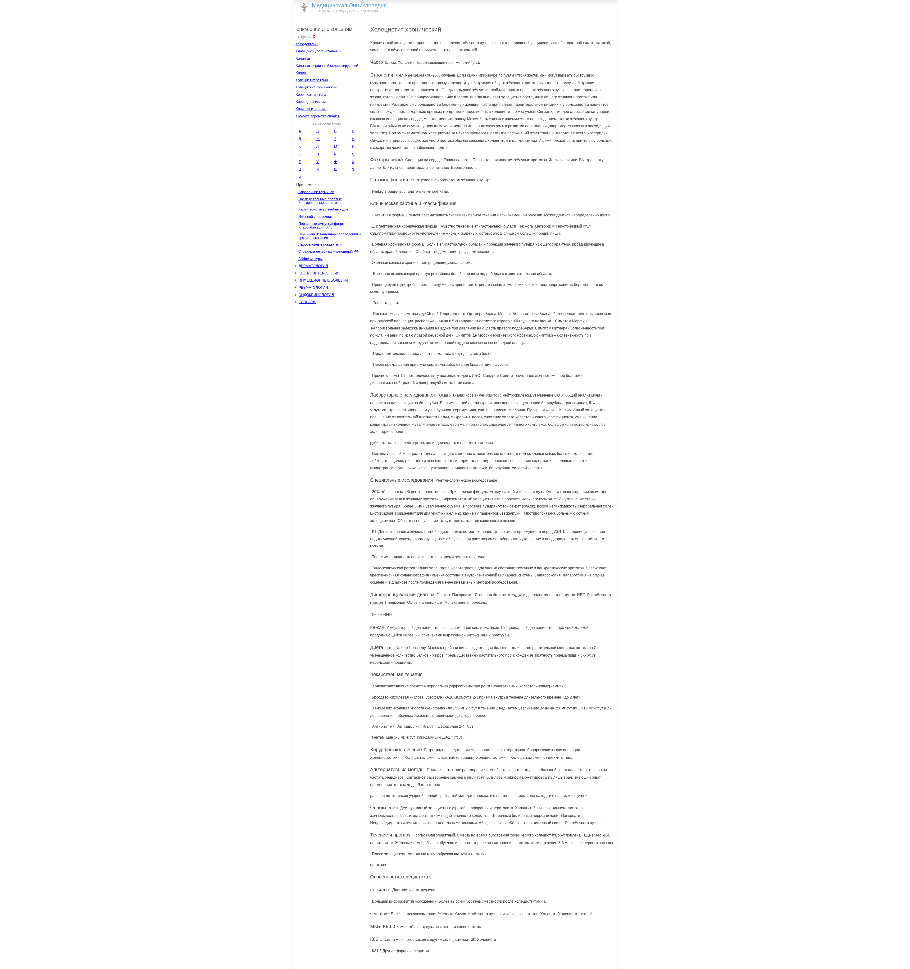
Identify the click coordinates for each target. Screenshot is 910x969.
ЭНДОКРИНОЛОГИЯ (316, 295)
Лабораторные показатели (319, 244)
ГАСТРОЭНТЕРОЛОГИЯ (319, 273)
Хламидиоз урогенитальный (318, 51)
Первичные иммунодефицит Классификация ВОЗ (321, 225)
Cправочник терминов (316, 192)
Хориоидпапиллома (312, 101)
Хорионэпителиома (311, 108)
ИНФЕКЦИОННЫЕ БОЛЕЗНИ (323, 280)
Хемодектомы (307, 44)
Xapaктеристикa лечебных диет (324, 209)
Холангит (303, 58)
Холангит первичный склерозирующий (327, 65)
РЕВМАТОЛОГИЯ (313, 287)
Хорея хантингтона (311, 94)
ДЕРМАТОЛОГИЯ (313, 266)
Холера (302, 72)
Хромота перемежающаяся (318, 116)
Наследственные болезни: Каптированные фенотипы (320, 200)
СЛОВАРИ (307, 302)
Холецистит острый (312, 80)
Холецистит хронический (316, 87)
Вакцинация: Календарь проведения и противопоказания (329, 235)
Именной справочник (315, 216)
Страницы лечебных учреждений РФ (328, 251)
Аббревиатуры (310, 259)
